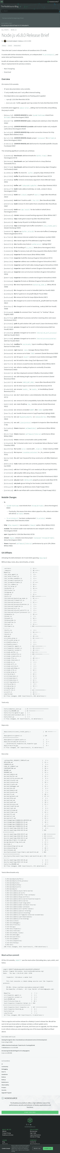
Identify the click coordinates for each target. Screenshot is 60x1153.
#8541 (15, 320)
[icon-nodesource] (30, 1120)
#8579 (44, 473)
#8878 (53, 364)
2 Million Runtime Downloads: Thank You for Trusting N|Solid (18, 1045)
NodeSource (6, 1048)
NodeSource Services (7, 1135)
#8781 (6, 454)
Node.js (13, 30)
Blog (3, 1142)
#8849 (19, 228)
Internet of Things (35, 1137)
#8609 (52, 290)
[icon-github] (26, 1125)
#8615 (6, 303)
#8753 (50, 258)
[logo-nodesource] (53, 1)
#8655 (6, 430)
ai (3, 1042)
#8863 (45, 294)
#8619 (17, 335)
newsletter (5, 1074)
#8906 (6, 287)
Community (5, 1066)
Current (10, 45)
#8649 (52, 413)
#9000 (56, 353)
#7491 (6, 425)
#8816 (13, 379)
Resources (5, 1144)
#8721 (14, 163)
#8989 (55, 357)
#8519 (46, 350)
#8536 (6, 274)
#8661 (11, 436)
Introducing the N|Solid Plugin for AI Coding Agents (16, 1051)
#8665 (49, 240)
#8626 (6, 419)
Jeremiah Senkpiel (12, 41)
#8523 (56, 323)
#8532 (6, 406)
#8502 (54, 268)
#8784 (53, 382)
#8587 (14, 146)
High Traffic (33, 1133)
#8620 (17, 341)
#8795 (55, 480)
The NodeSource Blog (9, 6)
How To (4, 1072)
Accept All (47, 1148)
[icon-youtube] (30, 1125)
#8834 (19, 140)
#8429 (54, 277)
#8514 (6, 460)
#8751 (20, 234)
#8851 (44, 222)
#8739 (52, 173)
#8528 (52, 281)
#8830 (27, 117)
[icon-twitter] (28, 1125)
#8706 (27, 99)
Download (7, 72)
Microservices (33, 1131)
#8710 (6, 397)
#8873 (46, 297)
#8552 (6, 182)
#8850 (15, 369)
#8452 (55, 469)
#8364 (6, 123)
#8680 (15, 169)
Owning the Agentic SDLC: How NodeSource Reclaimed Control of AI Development (24, 1040)
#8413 (15, 212)
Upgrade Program (6, 1093)
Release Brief (17, 45)
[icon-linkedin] (32, 1125)
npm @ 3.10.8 (10, 99)
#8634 (56, 476)
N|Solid (4, 1131)
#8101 (21, 134)
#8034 (6, 197)
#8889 (56, 449)
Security (4, 1090)
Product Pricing (6, 1133)
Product (4, 1087)
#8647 (55, 251)
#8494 (9, 466)
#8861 (15, 191)
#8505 (56, 265)
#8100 (24, 129)
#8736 (50, 386)
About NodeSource (35, 1144)
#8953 (18, 346)
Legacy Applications (35, 1135)
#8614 (11, 329)
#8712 (13, 391)
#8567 (49, 244)
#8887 (12, 314)
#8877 (55, 215)
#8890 (43, 254)
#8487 (45, 440)
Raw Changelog (9, 69)
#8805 (13, 445)
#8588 (6, 309)
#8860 (51, 373)
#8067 (6, 206)
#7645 (46, 360)
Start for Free (30, 1112)
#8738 (15, 158)
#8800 (53, 237)
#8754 (50, 176)
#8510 (55, 185)
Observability (5, 1085)
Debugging (5, 1069)
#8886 (53, 200)
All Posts (5, 30)
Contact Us (33, 1142)
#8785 (50, 483)
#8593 (51, 410)
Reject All (37, 1148)
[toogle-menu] (1, 1)
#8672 (54, 261)
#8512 (47, 487)
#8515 (53, 247)
